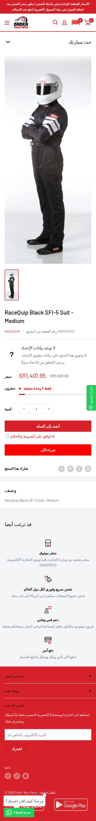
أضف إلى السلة (48, 426)
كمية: (9, 409)
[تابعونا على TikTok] (17, 776)
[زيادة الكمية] (49, 409)
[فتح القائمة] (7, 23)
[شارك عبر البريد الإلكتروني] (88, 468)
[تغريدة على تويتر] (79, 468)
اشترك (17, 748)
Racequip (12, 331)
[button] (75, 22)
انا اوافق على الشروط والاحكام (32, 436)
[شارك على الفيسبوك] (61, 468)
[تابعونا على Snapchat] (25, 776)
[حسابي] (64, 22)
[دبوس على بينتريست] (70, 468)
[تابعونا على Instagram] (8, 776)
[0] (87, 22)
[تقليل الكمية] (24, 409)
